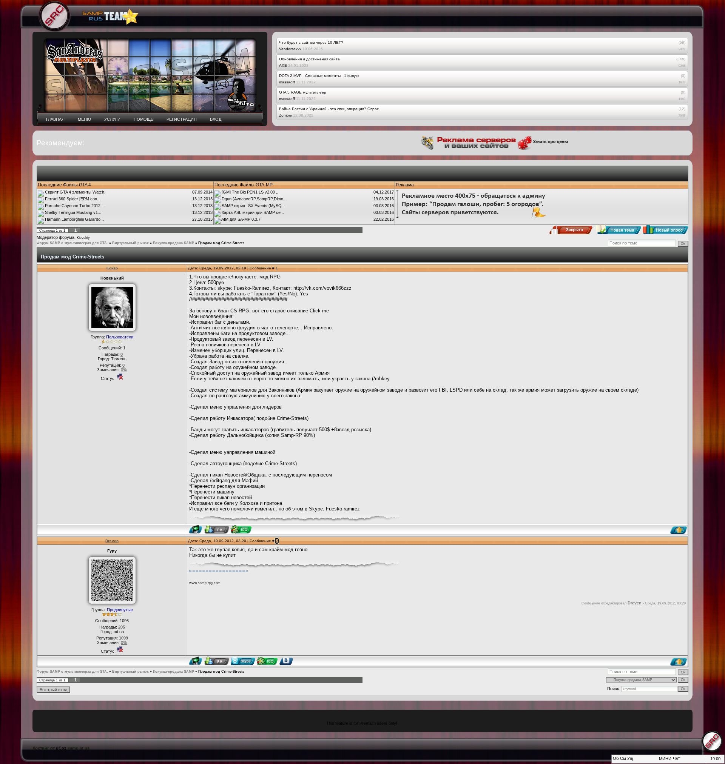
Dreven (112, 541)
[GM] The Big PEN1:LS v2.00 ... (250, 192)
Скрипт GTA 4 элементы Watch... (76, 192)
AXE (283, 65)
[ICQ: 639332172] (267, 661)
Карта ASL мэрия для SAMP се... (253, 212)
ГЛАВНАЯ (55, 119)
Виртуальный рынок (130, 243)
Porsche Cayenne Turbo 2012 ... (75, 205)
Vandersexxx (290, 49)
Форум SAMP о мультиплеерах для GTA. (72, 243)
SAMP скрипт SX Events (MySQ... (253, 205)
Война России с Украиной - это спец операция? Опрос (329, 109)
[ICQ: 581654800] (241, 529)
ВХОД (215, 119)
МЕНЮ (84, 119)
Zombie (285, 115)
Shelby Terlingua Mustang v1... (73, 212)
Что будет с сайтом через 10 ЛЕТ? (311, 42)
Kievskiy (83, 238)
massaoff (287, 82)
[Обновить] (615, 760)
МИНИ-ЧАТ (669, 758)
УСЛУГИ (112, 119)
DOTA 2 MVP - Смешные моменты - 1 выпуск (319, 76)
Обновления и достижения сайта (309, 59)
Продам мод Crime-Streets (221, 243)
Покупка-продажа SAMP (173, 243)
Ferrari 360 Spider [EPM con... (72, 199)
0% (124, 369)
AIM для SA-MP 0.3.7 (241, 219)
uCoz (61, 748)
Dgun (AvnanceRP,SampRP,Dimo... (254, 199)
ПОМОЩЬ (143, 119)
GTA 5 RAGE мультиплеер (302, 92)
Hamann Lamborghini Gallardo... (74, 219)
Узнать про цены (534, 141)
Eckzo (112, 268)
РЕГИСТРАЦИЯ (182, 119)
